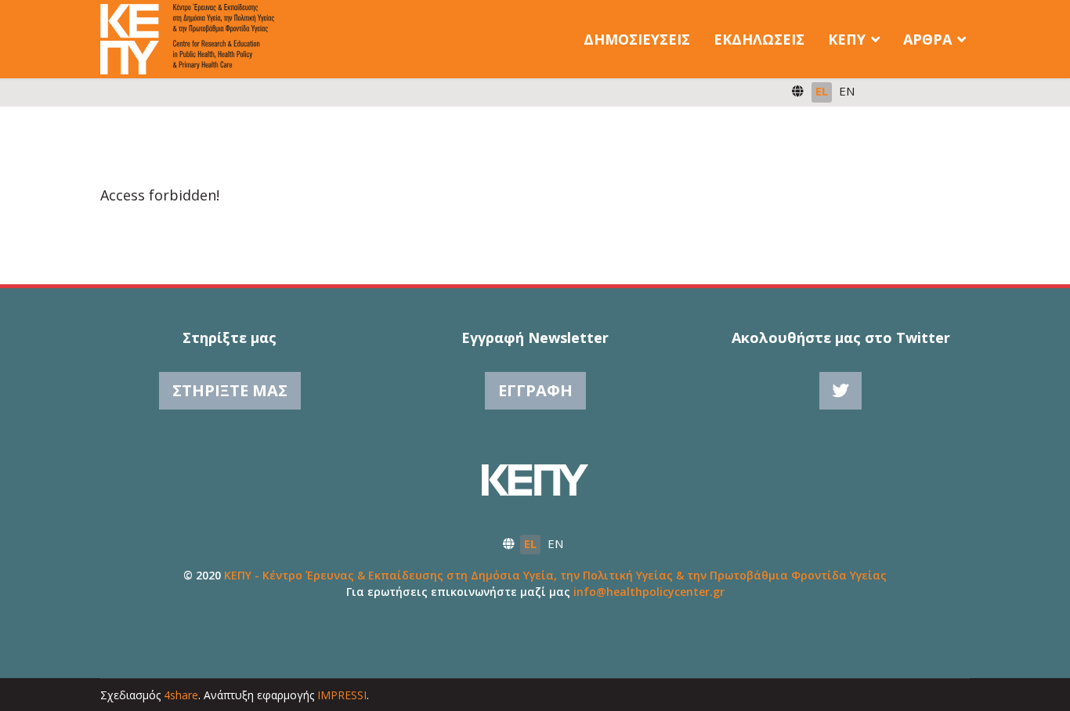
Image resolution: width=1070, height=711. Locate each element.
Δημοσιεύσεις (637, 39)
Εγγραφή (535, 390)
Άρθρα (927, 39)
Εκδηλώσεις (759, 39)
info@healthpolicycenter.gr (649, 591)
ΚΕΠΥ (847, 39)
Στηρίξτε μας (229, 390)
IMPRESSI (342, 695)
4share (181, 695)
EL (821, 91)
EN (847, 91)
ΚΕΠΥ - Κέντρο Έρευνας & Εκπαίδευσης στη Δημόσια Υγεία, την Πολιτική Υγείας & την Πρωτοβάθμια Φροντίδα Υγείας (555, 575)
